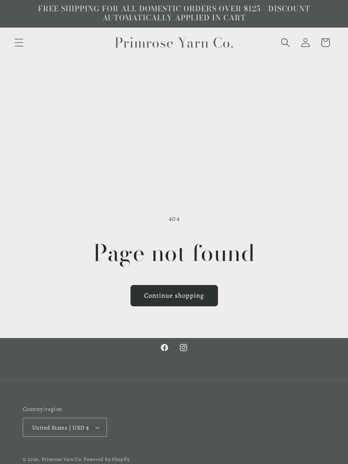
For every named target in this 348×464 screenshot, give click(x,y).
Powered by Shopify (107, 459)
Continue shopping (174, 295)
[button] (19, 43)
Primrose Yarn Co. (62, 459)
